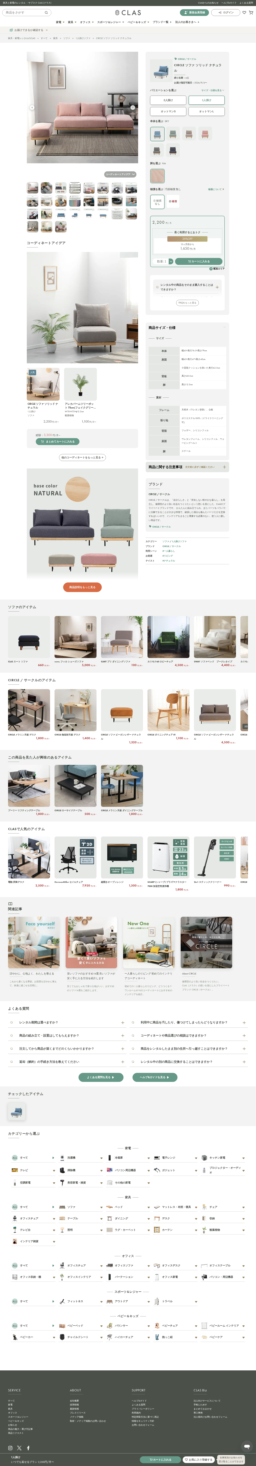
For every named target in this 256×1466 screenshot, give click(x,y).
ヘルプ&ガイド (229, 2)
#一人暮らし (168, 550)
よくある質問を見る (99, 1077)
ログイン (228, 12)
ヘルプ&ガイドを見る (152, 1077)
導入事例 (198, 1412)
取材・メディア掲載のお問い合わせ (88, 1421)
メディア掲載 (76, 1417)
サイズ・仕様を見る (211, 90)
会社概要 (74, 1400)
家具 (55, 38)
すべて (44, 38)
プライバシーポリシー (143, 1409)
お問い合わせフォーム (143, 1425)
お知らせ (12, 1425)
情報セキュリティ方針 (143, 1421)
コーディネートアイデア (118, 174)
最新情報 (74, 1409)
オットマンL (206, 111)
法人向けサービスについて (207, 1400)
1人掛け (206, 100)
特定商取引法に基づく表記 (145, 1417)
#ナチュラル (168, 560)
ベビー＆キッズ (16, 1421)
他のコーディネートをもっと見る (81, 457)
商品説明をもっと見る (82, 587)
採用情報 (74, 1404)
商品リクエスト (16, 1433)
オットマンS (168, 111)
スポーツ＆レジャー (18, 1417)
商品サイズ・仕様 (162, 328)
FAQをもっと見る (187, 302)
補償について (215, 189)
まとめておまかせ (203, 1409)
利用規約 (136, 1412)
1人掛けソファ (83, 38)
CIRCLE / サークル (171, 546)
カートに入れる (201, 261)
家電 (10, 1404)
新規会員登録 (197, 12)
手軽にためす (200, 1404)
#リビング (167, 555)
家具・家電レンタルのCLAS (21, 38)
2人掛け (168, 100)
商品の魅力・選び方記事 (20, 1429)
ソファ (66, 38)
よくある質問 (246, 2)
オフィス (12, 1412)
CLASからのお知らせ (208, 2)
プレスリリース (78, 1412)
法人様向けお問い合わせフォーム (210, 1417)
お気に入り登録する (201, 1459)
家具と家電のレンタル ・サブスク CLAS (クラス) (27, 2)
